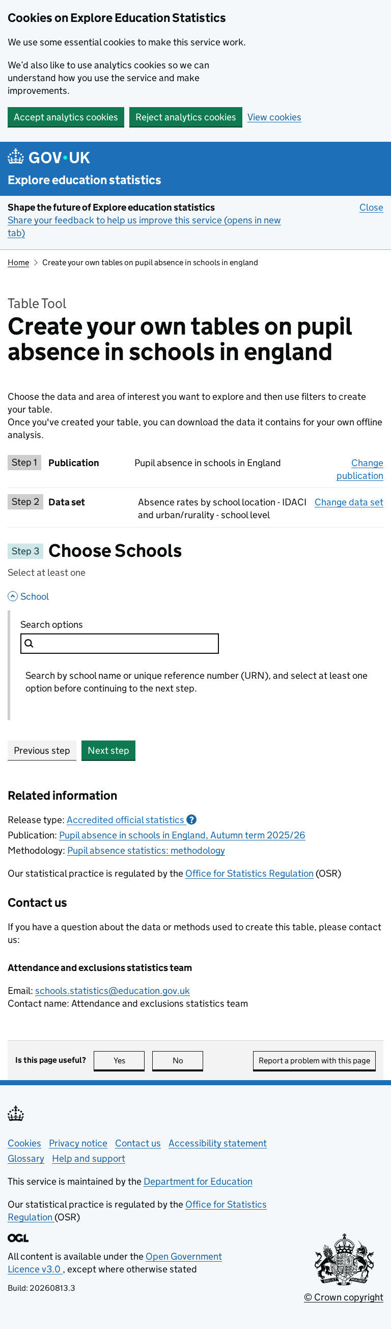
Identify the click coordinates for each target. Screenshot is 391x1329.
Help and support (88, 1158)
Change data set (349, 502)
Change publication (360, 469)
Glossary (26, 1158)
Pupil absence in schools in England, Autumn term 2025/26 (182, 835)
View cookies (274, 117)
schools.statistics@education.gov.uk (112, 990)
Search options (74, 624)
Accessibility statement (218, 1143)
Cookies (24, 1143)
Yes (129, 1060)
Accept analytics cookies (66, 117)
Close (371, 207)
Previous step (42, 750)
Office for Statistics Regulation (249, 873)
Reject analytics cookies (185, 117)
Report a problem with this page (314, 1060)
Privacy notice (78, 1143)
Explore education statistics (84, 179)
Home (18, 262)
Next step (108, 750)
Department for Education (198, 1181)
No (188, 1060)
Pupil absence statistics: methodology (146, 850)
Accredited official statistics (130, 820)
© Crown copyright (343, 1297)
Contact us (138, 1143)
